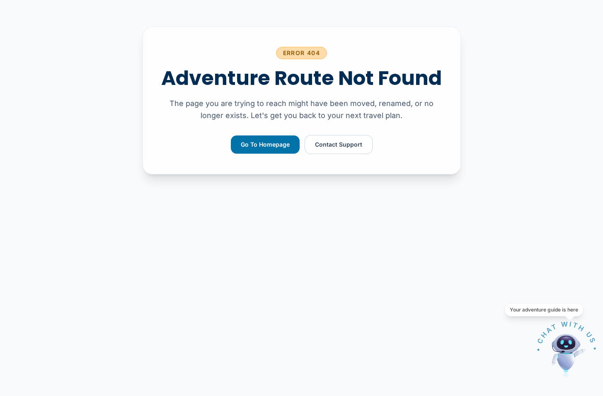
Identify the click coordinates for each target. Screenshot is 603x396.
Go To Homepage (265, 144)
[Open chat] (566, 352)
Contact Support (338, 144)
